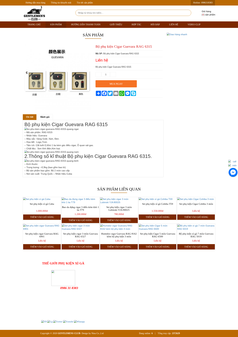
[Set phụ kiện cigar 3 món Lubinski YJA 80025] (119, 200)
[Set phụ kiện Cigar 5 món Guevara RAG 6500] (157, 227)
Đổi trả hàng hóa (126, 275)
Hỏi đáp (155, 24)
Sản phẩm (56, 24)
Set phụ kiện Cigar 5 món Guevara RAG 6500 (157, 235)
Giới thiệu (116, 24)
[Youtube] (68, 321)
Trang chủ (34, 24)
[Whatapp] (79, 321)
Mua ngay (116, 84)
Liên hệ (173, 24)
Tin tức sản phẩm (85, 2)
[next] (88, 111)
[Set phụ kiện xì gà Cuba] (42, 199)
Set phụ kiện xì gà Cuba (42, 204)
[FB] (44, 321)
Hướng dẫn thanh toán (85, 24)
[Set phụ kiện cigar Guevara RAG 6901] (42, 227)
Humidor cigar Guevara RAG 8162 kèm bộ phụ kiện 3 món (119, 235)
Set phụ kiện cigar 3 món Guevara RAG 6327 (80, 235)
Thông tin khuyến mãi (61, 2)
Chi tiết (29, 117)
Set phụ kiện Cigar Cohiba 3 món (196, 204)
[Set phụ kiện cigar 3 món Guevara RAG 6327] (80, 227)
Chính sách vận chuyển (128, 280)
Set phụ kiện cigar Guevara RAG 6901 (42, 235)
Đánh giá (44, 117)
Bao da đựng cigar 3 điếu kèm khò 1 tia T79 (80, 208)
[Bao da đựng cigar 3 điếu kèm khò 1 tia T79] (80, 200)
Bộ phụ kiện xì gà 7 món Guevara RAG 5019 (196, 235)
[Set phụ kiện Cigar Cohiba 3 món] (196, 199)
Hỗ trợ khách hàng (126, 269)
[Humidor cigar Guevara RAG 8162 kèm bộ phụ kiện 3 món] (119, 227)
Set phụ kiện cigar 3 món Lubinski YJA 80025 (119, 208)
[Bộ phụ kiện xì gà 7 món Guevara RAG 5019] (196, 227)
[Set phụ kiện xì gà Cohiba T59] (157, 199)
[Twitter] (57, 321)
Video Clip (194, 24)
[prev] (25, 111)
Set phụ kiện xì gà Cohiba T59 (157, 204)
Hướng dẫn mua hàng (35, 2)
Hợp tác (136, 24)
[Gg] (50, 321)
